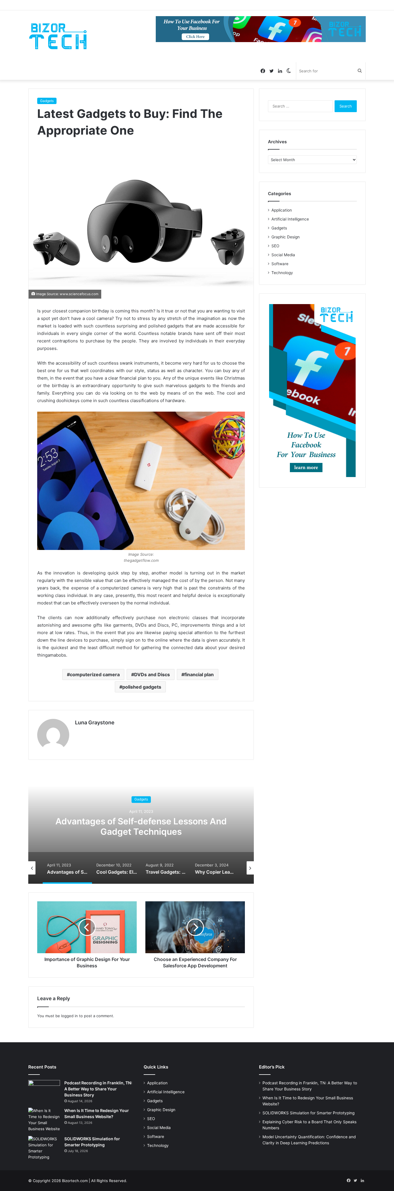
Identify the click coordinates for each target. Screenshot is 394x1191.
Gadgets (47, 101)
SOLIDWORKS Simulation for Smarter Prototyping (308, 1113)
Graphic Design (285, 237)
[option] (141, 826)
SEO (275, 246)
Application (281, 210)
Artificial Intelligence (290, 219)
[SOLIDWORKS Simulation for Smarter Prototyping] (44, 1148)
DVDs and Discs (152, 674)
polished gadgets (141, 687)
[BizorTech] (57, 36)
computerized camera (95, 674)
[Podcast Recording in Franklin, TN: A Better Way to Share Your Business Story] (44, 1091)
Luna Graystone (95, 722)
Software (279, 263)
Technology (282, 272)
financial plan (199, 674)
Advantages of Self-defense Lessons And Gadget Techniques (141, 826)
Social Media (283, 254)
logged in (69, 1015)
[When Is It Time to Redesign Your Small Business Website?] (44, 1120)
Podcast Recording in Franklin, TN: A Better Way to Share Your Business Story (98, 1088)
